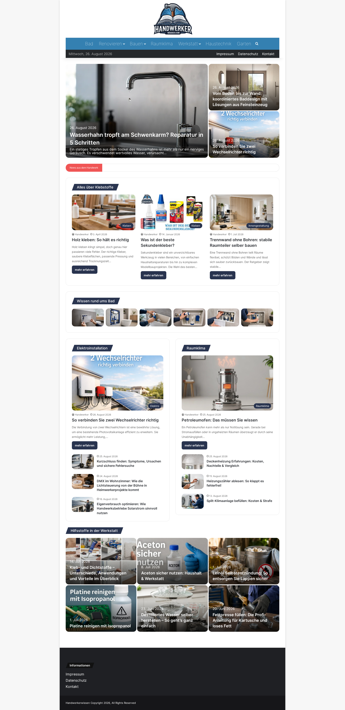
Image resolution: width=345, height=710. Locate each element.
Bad (89, 44)
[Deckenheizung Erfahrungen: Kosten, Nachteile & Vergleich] (193, 461)
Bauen (136, 44)
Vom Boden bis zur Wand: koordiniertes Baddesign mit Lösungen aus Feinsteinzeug (240, 99)
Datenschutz (248, 54)
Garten (244, 44)
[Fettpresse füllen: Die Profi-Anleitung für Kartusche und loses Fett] (244, 608)
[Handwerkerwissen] (172, 19)
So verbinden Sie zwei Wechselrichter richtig (115, 420)
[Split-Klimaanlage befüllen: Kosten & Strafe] (193, 501)
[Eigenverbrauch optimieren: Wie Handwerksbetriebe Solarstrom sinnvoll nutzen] (83, 504)
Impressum (225, 54)
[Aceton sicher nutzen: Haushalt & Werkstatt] (172, 561)
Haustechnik (218, 44)
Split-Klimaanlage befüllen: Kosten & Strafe (239, 501)
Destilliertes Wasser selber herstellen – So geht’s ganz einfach (167, 620)
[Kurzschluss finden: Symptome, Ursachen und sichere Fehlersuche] (83, 461)
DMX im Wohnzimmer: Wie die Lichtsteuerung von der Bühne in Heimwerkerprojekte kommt (122, 485)
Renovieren (110, 44)
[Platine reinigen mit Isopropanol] (101, 608)
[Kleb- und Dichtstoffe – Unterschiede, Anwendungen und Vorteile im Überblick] (101, 561)
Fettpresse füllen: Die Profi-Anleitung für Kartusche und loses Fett (240, 620)
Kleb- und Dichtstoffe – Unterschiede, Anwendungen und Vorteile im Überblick (98, 573)
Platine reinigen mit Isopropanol (100, 626)
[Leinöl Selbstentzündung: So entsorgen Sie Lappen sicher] (244, 561)
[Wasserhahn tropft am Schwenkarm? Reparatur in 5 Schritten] (137, 111)
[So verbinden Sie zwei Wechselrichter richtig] (244, 134)
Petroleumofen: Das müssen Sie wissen (220, 420)
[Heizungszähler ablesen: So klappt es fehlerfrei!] (193, 481)
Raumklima (162, 44)
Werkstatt (188, 44)
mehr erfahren (84, 269)
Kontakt (268, 54)
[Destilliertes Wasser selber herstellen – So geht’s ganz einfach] (172, 608)
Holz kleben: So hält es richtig (100, 239)
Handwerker (82, 234)
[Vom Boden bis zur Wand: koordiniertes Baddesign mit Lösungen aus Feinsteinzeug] (244, 87)
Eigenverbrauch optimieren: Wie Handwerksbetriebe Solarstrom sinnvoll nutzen (127, 508)
